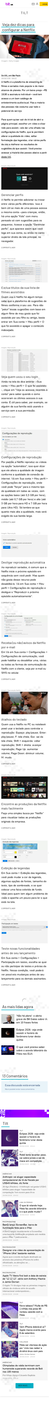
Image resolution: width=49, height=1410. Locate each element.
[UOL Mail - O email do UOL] (33, 4)
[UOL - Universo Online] (12, 4)
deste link (6, 156)
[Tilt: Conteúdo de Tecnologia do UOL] (8, 4)
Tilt (24, 13)
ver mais (22, 1386)
